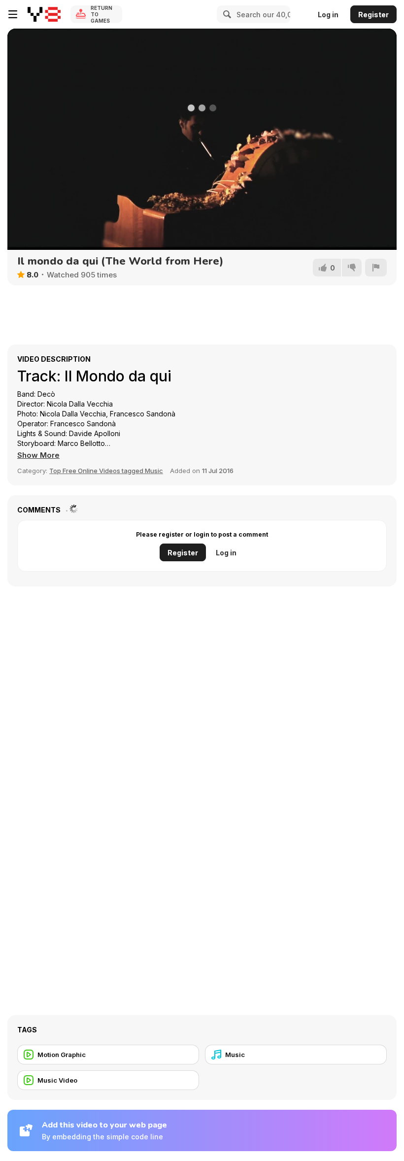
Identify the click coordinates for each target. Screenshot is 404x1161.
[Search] (226, 14)
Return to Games (101, 14)
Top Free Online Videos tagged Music (106, 471)
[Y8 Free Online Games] (44, 14)
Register (373, 14)
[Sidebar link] (13, 14)
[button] (38, 455)
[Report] (376, 267)
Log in (328, 14)
